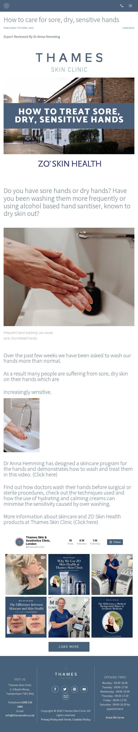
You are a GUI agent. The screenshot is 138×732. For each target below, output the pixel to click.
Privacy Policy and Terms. (56, 719)
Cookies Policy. (81, 719)
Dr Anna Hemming (46, 36)
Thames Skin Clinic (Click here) (64, 522)
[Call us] (122, 6)
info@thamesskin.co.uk (19, 715)
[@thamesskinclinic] (19, 542)
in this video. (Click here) (31, 474)
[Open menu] (130, 6)
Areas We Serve (115, 717)
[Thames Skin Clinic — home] (6, 6)
